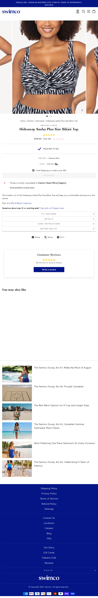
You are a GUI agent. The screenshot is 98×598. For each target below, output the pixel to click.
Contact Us (49, 517)
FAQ (49, 538)
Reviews (49, 562)
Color (49, 158)
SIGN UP (48, 570)
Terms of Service (49, 498)
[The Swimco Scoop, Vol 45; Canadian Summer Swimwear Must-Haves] (17, 430)
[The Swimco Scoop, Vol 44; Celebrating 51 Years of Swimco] (17, 468)
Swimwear (39, 121)
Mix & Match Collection (21, 203)
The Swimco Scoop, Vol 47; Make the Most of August (62, 367)
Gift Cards (49, 552)
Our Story (49, 547)
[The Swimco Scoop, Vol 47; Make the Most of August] (17, 374)
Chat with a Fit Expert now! (52, 208)
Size (47, 164)
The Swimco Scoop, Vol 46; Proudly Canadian (58, 386)
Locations (49, 522)
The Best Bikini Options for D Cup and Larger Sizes (61, 405)
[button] (49, 135)
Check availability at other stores (22, 187)
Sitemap (49, 508)
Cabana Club (49, 557)
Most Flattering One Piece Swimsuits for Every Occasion (64, 443)
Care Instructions (49, 224)
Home (23, 121)
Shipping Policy (49, 488)
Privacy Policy (49, 493)
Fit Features (48, 214)
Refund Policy (49, 503)
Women (30, 121)
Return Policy (49, 229)
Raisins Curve (49, 125)
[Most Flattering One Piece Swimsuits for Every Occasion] (17, 449)
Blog (49, 533)
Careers (49, 528)
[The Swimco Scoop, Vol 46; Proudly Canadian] (17, 393)
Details (49, 219)
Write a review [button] (49, 269)
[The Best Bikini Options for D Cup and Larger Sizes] (17, 411)
